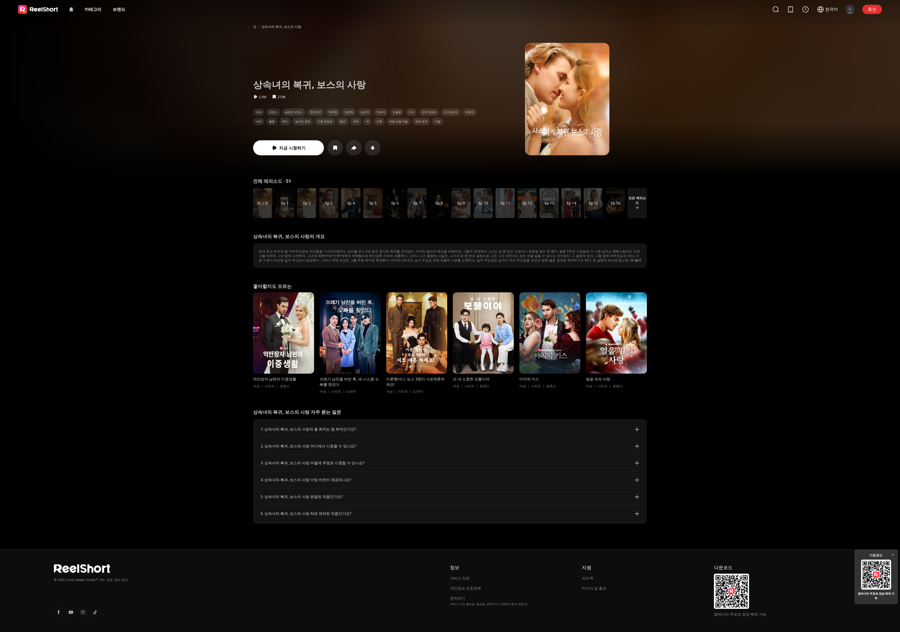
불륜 (272, 121)
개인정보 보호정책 (465, 588)
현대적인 (315, 112)
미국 (411, 112)
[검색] (775, 9)
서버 (259, 121)
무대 (356, 121)
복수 (285, 121)
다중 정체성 (325, 121)
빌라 (342, 121)
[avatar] (850, 9)
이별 (437, 121)
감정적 (365, 112)
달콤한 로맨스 (294, 112)
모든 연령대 (429, 112)
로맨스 (273, 112)
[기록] (805, 9)
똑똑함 (333, 112)
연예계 (381, 112)
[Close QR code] (893, 555)
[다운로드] (372, 147)
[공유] (353, 147)
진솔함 (397, 112)
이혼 (379, 121)
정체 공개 (421, 121)
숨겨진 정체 (302, 121)
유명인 (469, 112)
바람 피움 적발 (399, 121)
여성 (259, 112)
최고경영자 (451, 112)
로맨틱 (349, 112)
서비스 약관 (460, 578)
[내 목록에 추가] (335, 147)
